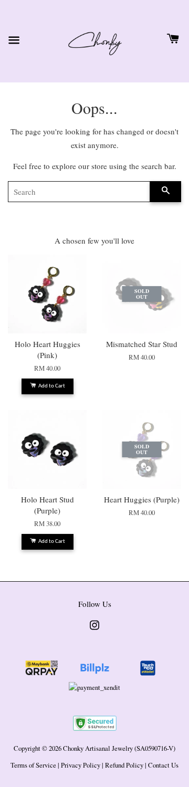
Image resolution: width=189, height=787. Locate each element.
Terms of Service (33, 765)
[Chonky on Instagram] (94, 630)
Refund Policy (124, 765)
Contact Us (163, 765)
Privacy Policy (80, 765)
